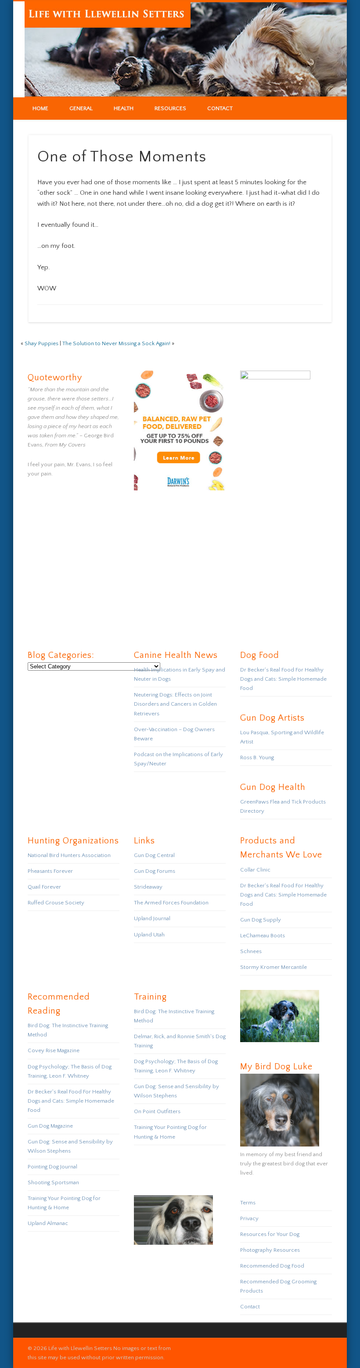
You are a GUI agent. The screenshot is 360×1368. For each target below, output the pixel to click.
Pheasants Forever (50, 871)
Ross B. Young (257, 757)
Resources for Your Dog (269, 1234)
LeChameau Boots (262, 935)
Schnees (251, 951)
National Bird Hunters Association (69, 855)
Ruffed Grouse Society (56, 903)
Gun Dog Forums (154, 871)
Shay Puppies (41, 343)
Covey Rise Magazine (53, 1050)
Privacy (249, 1218)
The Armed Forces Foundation (171, 903)
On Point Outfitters (157, 1111)
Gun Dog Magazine (50, 1126)
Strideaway (148, 887)
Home (40, 108)
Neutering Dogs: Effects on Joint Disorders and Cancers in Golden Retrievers (175, 704)
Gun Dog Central (154, 855)
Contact (220, 108)
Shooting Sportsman (53, 1182)
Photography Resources (270, 1250)
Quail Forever (44, 887)
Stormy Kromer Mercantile (273, 967)
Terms (248, 1203)
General (81, 108)
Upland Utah (149, 935)
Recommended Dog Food (272, 1266)
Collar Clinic (255, 870)
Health (123, 108)
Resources (170, 108)
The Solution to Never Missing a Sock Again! (116, 343)
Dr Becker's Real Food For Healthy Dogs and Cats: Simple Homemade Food (283, 679)
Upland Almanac (48, 1223)
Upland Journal (152, 918)
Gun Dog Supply (260, 920)
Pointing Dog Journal (52, 1167)
